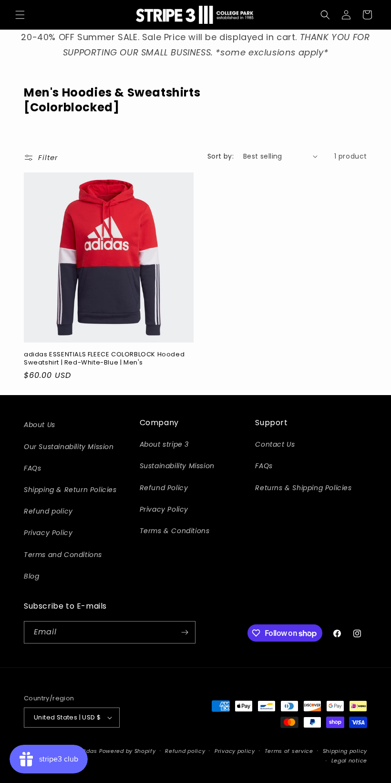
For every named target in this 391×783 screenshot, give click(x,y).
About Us (39, 424)
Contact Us (275, 444)
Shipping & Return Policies (70, 489)
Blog (31, 576)
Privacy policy (235, 751)
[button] (20, 14)
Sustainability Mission (177, 466)
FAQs (32, 468)
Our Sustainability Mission (69, 446)
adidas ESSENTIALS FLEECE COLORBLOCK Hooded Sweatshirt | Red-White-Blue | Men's (104, 359)
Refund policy (48, 511)
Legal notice (349, 760)
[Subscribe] (184, 632)
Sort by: (220, 156)
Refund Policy (164, 488)
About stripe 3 (164, 444)
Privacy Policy (48, 532)
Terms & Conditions (175, 531)
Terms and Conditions (63, 554)
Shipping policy (345, 751)
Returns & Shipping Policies (303, 488)
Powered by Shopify (127, 751)
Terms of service (289, 751)
